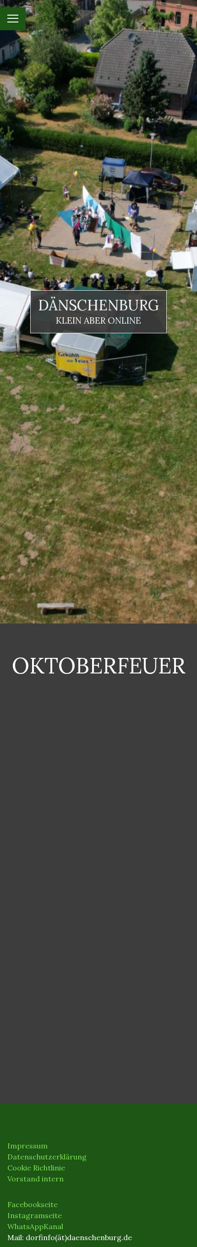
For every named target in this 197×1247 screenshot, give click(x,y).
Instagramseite (34, 1215)
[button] (37, 723)
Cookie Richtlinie (36, 1167)
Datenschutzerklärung (47, 1156)
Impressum (27, 1145)
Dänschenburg (98, 305)
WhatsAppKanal (35, 1226)
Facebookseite (32, 1204)
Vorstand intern (35, 1178)
